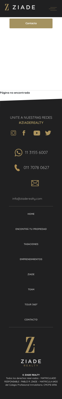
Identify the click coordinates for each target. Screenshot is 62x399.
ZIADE (31, 274)
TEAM (31, 289)
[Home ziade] (20, 9)
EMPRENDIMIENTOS (31, 259)
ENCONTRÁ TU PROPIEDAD (31, 229)
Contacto (31, 23)
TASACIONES (31, 244)
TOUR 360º (31, 304)
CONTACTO (31, 319)
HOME (31, 213)
